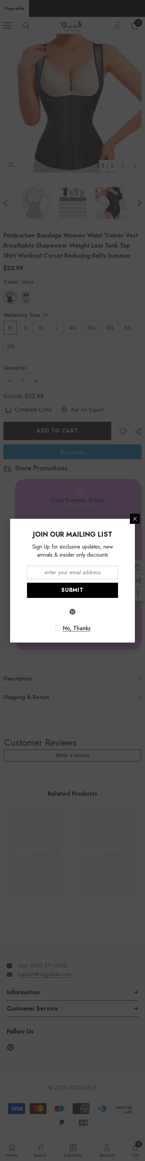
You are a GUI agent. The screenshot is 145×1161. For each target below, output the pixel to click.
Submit (72, 590)
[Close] (135, 519)
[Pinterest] (72, 612)
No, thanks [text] (76, 628)
